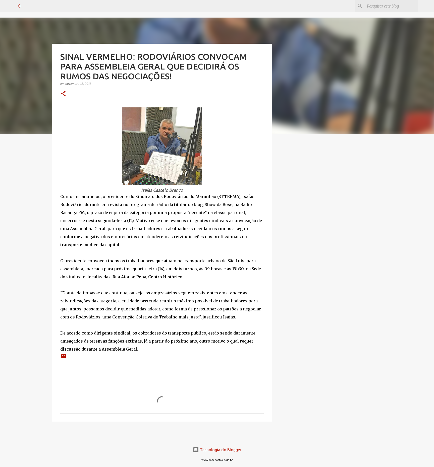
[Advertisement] (297, 217)
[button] (63, 94)
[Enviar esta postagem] (63, 358)
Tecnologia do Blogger (220, 449)
